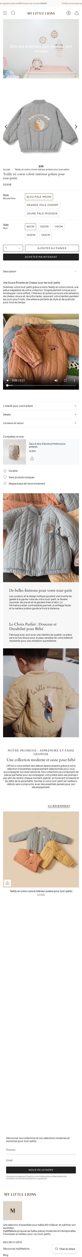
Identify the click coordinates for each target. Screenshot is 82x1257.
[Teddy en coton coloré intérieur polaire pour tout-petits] (41, 849)
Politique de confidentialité (50, 1176)
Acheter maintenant (41, 256)
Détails (7, 414)
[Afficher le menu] (5, 13)
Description (9, 271)
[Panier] (77, 13)
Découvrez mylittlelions (16, 1248)
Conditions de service (15, 1178)
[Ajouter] (32, 458)
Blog (5, 1254)
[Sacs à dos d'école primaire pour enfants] (14, 451)
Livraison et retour (13, 423)
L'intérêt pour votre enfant (18, 405)
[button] (13, 13)
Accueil (6, 169)
